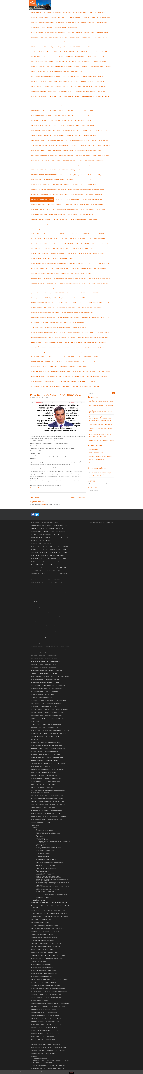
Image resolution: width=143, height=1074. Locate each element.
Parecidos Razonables (36, 243)
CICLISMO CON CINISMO (100, 268)
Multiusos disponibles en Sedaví (42, 871)
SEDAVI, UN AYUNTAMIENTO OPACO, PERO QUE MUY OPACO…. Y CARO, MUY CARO (51, 1060)
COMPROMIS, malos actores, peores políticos (95, 342)
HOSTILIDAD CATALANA (97, 204)
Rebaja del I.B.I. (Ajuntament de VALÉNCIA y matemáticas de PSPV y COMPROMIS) (85, 239)
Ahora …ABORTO (77, 42)
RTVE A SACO (43, 170)
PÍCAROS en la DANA (88, 111)
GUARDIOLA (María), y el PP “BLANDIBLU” (41, 278)
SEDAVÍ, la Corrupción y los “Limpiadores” (94, 160)
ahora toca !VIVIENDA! (54, 120)
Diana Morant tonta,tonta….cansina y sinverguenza (75, 12)
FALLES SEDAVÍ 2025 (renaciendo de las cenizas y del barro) (45, 76)
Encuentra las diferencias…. (44, 892)
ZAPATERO (88, 120)
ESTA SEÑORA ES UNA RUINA (86, 145)
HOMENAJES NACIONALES (91, 357)
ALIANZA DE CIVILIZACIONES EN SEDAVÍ (55, 86)
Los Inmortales (39, 854)
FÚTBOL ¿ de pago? (75, 170)
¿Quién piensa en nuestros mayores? (96, 116)
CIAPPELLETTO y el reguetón (74, 135)
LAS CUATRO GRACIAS (59, 135)
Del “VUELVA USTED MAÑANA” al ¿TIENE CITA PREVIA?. (74, 366)
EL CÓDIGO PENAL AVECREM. (38, 357)
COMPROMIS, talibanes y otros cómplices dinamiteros (44, 332)
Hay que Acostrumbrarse (81, 179)
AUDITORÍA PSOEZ (62, 17)
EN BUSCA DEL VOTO (60, 293)
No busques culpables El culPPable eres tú (70, 283)
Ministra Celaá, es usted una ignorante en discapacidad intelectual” (49, 862)
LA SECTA (85, 130)
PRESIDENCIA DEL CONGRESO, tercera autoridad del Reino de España (48, 189)
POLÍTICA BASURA (94, 130)
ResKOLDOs (70, 179)
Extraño (93, 17)
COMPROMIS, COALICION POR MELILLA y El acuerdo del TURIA (47, 302)
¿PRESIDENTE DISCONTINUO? (55, 224)
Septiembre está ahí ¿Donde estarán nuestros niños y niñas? (48, 877)
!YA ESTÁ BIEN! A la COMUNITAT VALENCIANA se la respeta (45, 130)
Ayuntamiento (104, 376)
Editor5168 (93, 472)
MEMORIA (49, 27)
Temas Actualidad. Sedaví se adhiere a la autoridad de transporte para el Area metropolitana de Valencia (100, 473)
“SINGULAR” (104, 130)
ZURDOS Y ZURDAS (68, 150)
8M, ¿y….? (100, 175)
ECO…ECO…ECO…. (106, 317)
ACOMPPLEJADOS (84, 204)
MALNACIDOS (70, 32)
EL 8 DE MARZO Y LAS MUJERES (39, 322)
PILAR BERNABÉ (53, 37)
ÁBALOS (43, 27)
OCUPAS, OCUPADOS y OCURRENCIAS (41, 307)
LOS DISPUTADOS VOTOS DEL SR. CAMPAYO (94, 86)
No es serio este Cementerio (96, 52)
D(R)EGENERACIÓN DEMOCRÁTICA (71, 130)
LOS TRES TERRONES (36, 86)
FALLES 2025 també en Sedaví (88, 76)
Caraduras (45, 111)
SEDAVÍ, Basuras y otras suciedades (57, 357)
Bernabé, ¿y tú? (85, 66)
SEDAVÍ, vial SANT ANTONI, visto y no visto (99, 302)
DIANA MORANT (35, 160)
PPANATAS (106, 37)
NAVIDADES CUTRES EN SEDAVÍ (39, 214)
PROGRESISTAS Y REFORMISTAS (90, 317)
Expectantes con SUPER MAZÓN (58, 253)
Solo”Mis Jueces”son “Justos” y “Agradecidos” (68, 209)
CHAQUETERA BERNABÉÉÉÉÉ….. (56, 106)
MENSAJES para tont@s (50, 298)
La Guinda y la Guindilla (93, 376)
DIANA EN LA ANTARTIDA (87, 81)
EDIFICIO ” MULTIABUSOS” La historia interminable (46, 868)
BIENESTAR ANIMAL (36, 342)
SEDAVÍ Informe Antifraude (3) (103, 145)
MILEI (82, 209)
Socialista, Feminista (89, 32)
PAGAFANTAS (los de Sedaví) (88, 243)
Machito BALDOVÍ (89, 248)
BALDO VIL (100, 76)
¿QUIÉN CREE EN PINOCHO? (73, 199)
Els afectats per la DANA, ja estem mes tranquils (66, 27)
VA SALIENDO (69, 101)
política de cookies (91, 1071)
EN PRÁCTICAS (60, 61)
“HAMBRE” (94, 140)
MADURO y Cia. (35, 27)
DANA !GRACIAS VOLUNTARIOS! (39, 120)
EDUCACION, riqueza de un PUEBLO (43, 857)
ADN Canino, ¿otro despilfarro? (99, 61)
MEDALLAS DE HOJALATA (72, 22)
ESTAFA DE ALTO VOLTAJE (102, 96)
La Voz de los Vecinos (36, 381)
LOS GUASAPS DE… (80, 56)
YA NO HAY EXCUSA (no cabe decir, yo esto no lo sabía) (44, 234)
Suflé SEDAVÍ (68, 224)
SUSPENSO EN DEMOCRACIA (42, 861)
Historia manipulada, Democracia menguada (45, 873)
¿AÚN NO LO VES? (63, 170)
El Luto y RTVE (39, 896)
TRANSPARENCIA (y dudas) (72, 125)
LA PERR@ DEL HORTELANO (38, 106)
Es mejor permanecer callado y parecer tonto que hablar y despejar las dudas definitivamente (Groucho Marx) (57, 263)
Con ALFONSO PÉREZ (36, 248)
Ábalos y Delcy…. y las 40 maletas (78, 175)
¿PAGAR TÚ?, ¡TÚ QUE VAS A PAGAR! (44, 829)
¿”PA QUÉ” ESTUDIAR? (45, 194)
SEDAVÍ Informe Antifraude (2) (66, 155)
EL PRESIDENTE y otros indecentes (50, 42)
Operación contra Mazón (84, 61)
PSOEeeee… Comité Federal (51, 243)
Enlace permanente (44, 488)
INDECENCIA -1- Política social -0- (54, 165)
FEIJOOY (67, 165)
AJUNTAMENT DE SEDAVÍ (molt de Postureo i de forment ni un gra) (82, 362)
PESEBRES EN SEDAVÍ (72, 214)
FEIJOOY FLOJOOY (100, 81)
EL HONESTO (53, 170)
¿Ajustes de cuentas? (102, 22)
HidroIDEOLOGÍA (92, 184)
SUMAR (91, 179)
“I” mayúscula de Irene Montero (99, 352)
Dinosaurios (34, 17)
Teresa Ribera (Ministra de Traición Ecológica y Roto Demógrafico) (47, 239)
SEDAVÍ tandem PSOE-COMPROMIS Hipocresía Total (44, 155)
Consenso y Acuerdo (40, 845)
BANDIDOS (34, 66)
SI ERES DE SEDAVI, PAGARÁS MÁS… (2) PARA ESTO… (48, 889)
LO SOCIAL (53, 96)
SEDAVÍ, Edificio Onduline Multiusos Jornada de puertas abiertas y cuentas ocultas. (51, 327)
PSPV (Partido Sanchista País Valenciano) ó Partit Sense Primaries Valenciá (86, 189)
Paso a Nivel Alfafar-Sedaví (37, 165)
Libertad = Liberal (39, 885)
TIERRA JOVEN (60, 22)
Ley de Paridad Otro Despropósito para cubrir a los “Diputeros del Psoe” (67, 322)
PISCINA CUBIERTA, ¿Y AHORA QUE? (44, 897)
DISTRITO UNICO (90, 209)
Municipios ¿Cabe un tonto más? (61, 194)
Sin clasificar (34, 488)
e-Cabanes (84, 106)
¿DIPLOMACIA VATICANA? (77, 194)
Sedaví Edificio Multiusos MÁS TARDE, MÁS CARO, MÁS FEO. (46, 376)
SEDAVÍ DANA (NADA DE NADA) (62, 116)
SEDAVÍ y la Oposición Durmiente (78, 219)
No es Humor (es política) (97, 66)
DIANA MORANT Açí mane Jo (38, 140)
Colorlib (99, 522)
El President (68, 302)
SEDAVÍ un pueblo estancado (80, 302)
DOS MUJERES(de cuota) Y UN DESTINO (41, 101)
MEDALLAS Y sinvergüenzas (87, 22)
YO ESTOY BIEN (101, 91)
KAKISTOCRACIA (60, 199)
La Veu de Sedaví (44, 397)
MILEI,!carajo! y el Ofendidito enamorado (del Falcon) (88, 150)
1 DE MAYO (79, 160)
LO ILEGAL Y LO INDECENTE (74, 86)
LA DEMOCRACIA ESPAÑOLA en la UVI (69, 243)
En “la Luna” (42, 66)
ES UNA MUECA (52, 91)
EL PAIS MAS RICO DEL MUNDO (43, 853)
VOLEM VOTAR (43, 37)
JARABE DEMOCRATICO (72, 204)
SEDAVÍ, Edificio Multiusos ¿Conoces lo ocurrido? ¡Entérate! (45, 312)
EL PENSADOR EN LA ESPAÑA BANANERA (54, 179)
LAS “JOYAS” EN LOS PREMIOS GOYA (62, 184)
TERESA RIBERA (64, 37)
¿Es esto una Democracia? (64, 347)
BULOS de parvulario (58, 101)
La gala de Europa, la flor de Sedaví (39, 253)
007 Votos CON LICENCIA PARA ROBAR (92, 199)
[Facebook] (33, 514)
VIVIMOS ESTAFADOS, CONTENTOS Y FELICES (46, 859)
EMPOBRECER (47, 135)
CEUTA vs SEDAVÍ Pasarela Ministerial (52, 12)
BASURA (77, 96)
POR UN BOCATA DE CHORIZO (57, 214)
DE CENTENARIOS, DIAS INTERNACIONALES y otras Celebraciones (47, 362)
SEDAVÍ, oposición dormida (86, 214)
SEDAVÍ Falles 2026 (43, 17)
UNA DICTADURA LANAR (41, 844)
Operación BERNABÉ (102, 106)
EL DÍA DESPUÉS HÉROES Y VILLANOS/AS (41, 116)
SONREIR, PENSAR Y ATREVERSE (73, 342)
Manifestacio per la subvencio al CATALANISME (79, 253)
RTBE (106, 52)
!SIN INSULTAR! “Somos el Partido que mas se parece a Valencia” (46, 56)
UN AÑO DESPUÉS (66, 42)
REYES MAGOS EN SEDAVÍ (37, 209)
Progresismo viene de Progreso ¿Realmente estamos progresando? (89, 347)
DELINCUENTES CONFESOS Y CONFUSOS (72, 120)
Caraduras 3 (92, 106)
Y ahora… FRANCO (75, 37)
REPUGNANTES (69, 56)
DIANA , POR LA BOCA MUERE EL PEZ (59, 71)
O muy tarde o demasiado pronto (39, 61)
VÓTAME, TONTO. (53, 366)
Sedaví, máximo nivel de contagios (43, 851)
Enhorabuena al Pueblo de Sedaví (40, 1058)
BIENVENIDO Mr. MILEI (104, 140)
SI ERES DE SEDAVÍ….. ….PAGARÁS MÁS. (45, 891)
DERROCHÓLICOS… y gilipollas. (39, 366)
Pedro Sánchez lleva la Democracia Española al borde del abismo (92, 337)
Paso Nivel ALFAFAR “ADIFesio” (83, 155)
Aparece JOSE (86, 47)
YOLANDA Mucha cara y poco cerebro (68, 145)
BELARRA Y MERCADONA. (102, 332)
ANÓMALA (51, 61)
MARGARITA (86, 17)
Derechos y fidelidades (75, 17)
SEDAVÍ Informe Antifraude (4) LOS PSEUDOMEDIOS (44, 145)
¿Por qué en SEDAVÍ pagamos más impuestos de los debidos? (55, 894)
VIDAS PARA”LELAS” (86, 273)
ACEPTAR (71, 1072)
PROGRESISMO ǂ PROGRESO (39, 900)
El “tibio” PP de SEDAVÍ (36, 179)
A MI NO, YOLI (34, 268)
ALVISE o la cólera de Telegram (55, 140)
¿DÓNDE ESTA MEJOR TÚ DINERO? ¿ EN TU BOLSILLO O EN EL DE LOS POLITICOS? (88, 371)
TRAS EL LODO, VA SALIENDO (38, 91)
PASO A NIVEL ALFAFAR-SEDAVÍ (94, 194)
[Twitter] (37, 514)
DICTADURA (47, 248)
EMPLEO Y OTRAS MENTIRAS (97, 12)
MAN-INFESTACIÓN (36, 111)
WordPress (110, 522)
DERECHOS (108, 66)
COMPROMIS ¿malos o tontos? (82, 352)
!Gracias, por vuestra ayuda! (78, 116)
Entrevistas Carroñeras (46, 81)
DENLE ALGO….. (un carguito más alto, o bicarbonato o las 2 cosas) (63, 66)
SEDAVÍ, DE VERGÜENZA (79, 184)
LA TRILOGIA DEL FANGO (90, 135)
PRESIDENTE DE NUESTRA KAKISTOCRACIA (42, 199)
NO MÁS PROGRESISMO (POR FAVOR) (63, 258)
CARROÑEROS (99, 229)
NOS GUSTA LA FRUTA (94, 219)
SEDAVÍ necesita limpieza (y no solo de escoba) (64, 307)
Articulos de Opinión (98, 253)
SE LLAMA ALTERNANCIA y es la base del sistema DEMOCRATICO (70, 278)
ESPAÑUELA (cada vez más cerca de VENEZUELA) (77, 140)
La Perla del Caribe (40, 836)
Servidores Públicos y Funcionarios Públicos (45, 850)
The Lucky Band (92, 175)
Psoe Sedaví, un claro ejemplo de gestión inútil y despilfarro (48, 833)
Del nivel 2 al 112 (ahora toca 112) (39, 71)
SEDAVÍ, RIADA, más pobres (73, 111)
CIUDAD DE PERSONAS (69, 160)
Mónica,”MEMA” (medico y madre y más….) (41, 219)
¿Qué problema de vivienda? (103, 17)
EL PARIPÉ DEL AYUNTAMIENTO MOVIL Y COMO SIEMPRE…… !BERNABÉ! (76, 91)
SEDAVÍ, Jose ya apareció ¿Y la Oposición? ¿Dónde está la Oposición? (48, 47)
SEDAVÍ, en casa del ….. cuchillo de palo (40, 184)
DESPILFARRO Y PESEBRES (38, 224)
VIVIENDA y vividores (80, 101)
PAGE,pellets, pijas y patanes (38, 204)
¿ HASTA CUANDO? (40, 835)
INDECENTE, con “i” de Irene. (75, 357)
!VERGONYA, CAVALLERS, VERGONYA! (58, 268)
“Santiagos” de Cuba (40, 838)
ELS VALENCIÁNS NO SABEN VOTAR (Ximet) (81, 268)
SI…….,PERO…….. (90, 263)
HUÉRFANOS (34, 194)
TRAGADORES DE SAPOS (79, 327)
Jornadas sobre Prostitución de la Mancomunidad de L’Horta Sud (46, 52)
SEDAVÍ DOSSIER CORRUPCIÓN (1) (101, 155)
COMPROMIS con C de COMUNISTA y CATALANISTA (94, 283)
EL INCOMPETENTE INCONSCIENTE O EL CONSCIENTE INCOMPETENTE (51, 864)
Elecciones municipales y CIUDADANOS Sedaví (78, 293)
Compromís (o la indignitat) (104, 243)
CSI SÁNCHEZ (34, 170)
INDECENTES (66, 376)
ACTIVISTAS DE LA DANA (102, 32)
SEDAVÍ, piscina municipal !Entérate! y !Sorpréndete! (90, 307)
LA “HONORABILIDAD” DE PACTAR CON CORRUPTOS (77, 288)
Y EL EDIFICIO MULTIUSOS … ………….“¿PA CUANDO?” (48, 876)
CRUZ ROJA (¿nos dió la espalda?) (39, 96)
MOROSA (89, 56)
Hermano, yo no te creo (36, 298)
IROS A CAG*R (34, 81)
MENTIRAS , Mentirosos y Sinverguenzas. (65, 337)
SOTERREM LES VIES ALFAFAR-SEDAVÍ (51, 160)
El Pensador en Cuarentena (78, 376)
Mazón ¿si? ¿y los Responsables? (71, 76)
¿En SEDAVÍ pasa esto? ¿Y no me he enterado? (68, 317)
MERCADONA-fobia (36, 12)
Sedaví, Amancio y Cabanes (100, 56)
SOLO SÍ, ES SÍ (35, 347)
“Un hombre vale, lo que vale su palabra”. (53, 342)
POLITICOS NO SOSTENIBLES (48, 347)
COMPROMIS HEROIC (58, 248)
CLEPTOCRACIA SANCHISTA (38, 150)
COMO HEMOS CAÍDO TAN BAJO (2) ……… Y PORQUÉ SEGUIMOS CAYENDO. (52, 867)
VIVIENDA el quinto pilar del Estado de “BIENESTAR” (66, 81)
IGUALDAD (101, 234)
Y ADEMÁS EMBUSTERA (87, 96)
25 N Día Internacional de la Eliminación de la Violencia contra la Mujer (48, 32)
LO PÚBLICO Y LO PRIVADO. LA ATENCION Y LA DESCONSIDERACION (76, 332)
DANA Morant (34, 37)
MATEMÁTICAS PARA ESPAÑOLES (74, 248)
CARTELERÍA (43, 268)
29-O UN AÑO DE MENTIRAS (74, 47)
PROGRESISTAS (51, 209)
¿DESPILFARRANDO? (36, 135)
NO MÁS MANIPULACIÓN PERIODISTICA (41, 258)
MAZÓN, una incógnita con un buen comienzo (99, 278)
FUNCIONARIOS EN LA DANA (57, 111)
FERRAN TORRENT (69, 52)
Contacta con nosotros (49, 381)
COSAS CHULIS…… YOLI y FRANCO (70, 273)
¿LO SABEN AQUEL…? (58, 125)
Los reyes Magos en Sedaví (41, 848)
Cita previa (53, 17)
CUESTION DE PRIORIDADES (42, 856)
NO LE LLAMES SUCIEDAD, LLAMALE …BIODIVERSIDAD (45, 273)
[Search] (113, 393)
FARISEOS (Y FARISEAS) (88, 125)
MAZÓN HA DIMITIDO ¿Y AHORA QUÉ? (91, 37)
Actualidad (35, 827)
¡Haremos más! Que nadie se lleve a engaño (41, 293)
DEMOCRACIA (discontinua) (54, 150)
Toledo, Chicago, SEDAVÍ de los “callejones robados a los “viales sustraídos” (89, 165)
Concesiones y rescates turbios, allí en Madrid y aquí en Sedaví (46, 288)
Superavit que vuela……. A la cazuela (43, 874)
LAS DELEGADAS (91, 101)
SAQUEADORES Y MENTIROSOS (55, 204)
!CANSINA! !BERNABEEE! (73, 106)
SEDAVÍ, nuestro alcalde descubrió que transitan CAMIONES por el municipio (78, 234)
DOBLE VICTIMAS (35, 42)
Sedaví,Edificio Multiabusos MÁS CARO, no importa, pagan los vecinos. (48, 371)
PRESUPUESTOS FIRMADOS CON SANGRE (45, 865)
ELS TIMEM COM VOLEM (103, 263)
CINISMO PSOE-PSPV (52, 283)
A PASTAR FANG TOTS (76, 71)
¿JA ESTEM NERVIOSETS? (37, 283)
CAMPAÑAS (79, 32)
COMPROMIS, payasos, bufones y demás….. (42, 337)
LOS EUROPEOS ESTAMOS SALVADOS (40, 125)
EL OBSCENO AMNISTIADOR (61, 219)
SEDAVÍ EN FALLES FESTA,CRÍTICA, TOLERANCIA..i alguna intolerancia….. (49, 175)
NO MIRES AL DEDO (71, 61)
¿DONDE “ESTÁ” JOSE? (81, 52)
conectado (43, 504)
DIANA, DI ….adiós (68, 96)
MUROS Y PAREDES (101, 209)
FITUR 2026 (34, 22)
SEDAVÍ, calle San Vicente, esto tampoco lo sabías (43, 317)
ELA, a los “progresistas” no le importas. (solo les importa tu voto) (77, 312)
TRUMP (60, 96)
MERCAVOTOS (95, 293)
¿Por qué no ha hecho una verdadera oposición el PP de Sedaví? (74, 298)
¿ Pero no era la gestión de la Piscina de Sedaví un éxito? (48, 899)
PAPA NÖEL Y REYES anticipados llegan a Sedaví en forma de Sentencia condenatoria (51, 352)
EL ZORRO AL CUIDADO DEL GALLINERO (45, 830)
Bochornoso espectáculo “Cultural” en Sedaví (45, 832)
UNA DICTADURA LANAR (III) (42, 839)
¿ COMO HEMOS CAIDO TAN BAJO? (43, 870)
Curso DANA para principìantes (46, 22)
